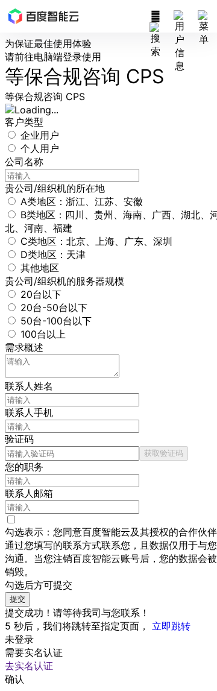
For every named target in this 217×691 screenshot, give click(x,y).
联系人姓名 (29, 386)
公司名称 (24, 162)
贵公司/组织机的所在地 (55, 188)
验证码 (19, 439)
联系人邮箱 (29, 493)
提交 (17, 599)
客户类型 (24, 122)
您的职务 (24, 467)
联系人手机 (29, 412)
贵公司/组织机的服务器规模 (64, 281)
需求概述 (24, 347)
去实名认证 (29, 666)
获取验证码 (163, 453)
